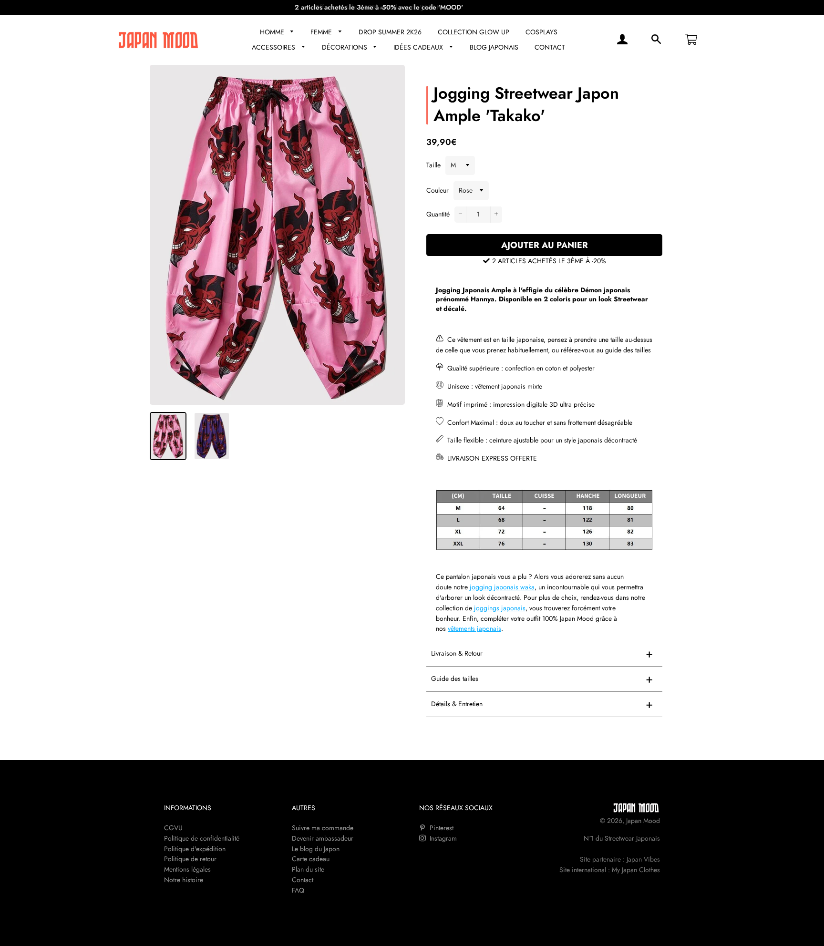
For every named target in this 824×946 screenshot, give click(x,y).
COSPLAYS (541, 32)
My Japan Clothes (636, 869)
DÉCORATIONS (345, 47)
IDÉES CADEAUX (419, 47)
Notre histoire (183, 879)
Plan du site (308, 869)
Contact (302, 879)
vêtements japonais (474, 628)
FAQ (298, 890)
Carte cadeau (311, 859)
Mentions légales (187, 869)
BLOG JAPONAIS (494, 47)
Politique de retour (190, 859)
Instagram (442, 838)
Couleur (437, 190)
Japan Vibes (643, 859)
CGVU (173, 828)
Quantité (438, 214)
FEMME (322, 32)
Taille (433, 165)
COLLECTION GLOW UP (473, 32)
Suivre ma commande (322, 828)
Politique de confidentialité (201, 838)
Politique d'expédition (195, 848)
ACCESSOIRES (274, 47)
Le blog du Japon (316, 848)
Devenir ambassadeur (322, 838)
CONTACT (550, 47)
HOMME (273, 32)
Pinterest (440, 828)
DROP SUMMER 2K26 (390, 32)
